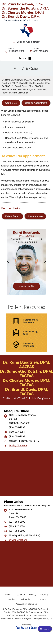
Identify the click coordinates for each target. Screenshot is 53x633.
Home (8, 595)
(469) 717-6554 (40, 49)
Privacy (32, 595)
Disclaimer (20, 595)
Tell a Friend (26, 599)
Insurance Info (35, 216)
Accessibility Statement (26, 604)
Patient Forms (12, 216)
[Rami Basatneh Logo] (26, 12)
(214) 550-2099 (16, 49)
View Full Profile (26, 286)
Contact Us (11, 103)
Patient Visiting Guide (30, 332)
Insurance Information (28, 344)
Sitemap (44, 595)
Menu (22, 58)
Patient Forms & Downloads (31, 321)
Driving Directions (18, 445)
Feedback (12, 599)
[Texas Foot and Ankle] (26, 30)
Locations (41, 599)
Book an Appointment (28, 42)
